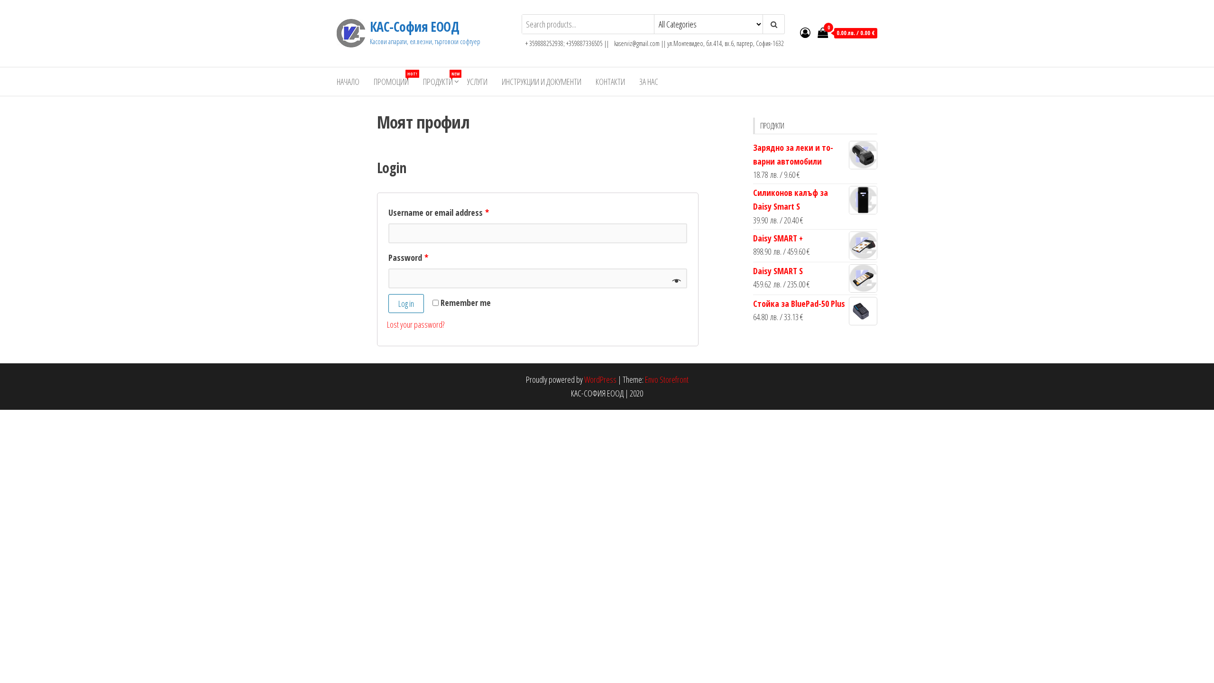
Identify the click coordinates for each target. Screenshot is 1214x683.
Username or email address (438, 212)
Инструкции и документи (541, 81)
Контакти (610, 81)
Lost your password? (415, 324)
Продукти (441, 79)
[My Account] (805, 32)
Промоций (395, 79)
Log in (406, 303)
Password (408, 257)
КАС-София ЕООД (414, 27)
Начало (348, 81)
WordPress (600, 379)
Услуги (477, 81)
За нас (648, 81)
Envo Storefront (667, 379)
